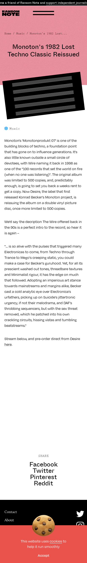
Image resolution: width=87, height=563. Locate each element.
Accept (43, 555)
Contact (10, 512)
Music (20, 33)
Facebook (43, 464)
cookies (56, 541)
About (9, 520)
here (8, 344)
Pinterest (43, 477)
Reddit (43, 483)
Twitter (43, 470)
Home (7, 33)
